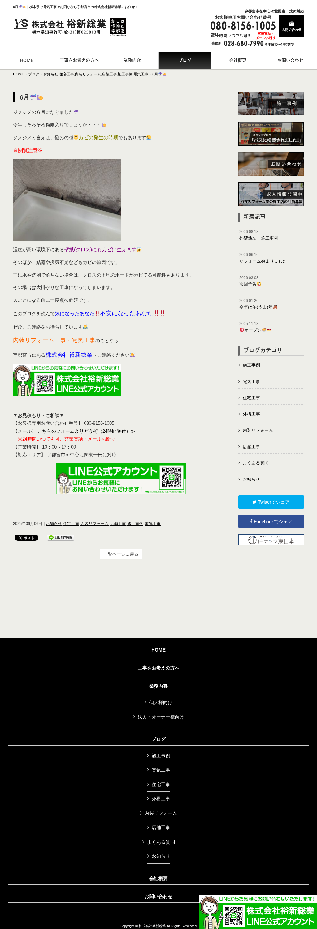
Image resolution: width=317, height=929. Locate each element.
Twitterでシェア (273, 502)
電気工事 (140, 74)
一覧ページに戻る (121, 554)
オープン (250, 327)
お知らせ (50, 74)
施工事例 (125, 74)
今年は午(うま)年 (256, 304)
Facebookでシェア (273, 521)
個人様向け (160, 702)
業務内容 (158, 686)
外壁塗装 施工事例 (258, 235)
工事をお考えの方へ (159, 667)
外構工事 (251, 413)
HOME (18, 74)
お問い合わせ (158, 896)
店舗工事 (109, 74)
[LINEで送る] (60, 537)
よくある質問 (256, 462)
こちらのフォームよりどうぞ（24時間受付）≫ (86, 431)
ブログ (33, 74)
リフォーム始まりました (263, 258)
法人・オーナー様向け (161, 717)
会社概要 (158, 878)
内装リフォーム (88, 74)
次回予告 (248, 281)
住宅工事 (66, 74)
